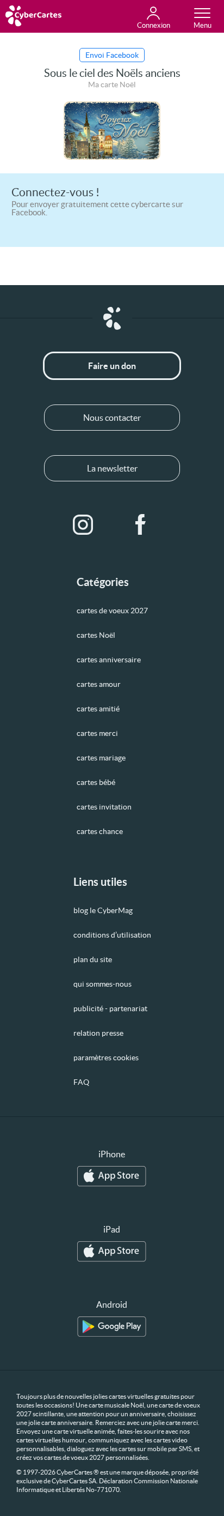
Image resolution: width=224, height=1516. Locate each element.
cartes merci (97, 733)
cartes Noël (96, 635)
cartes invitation (104, 806)
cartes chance (100, 831)
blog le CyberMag (103, 910)
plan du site (92, 959)
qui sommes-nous (102, 984)
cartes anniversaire (109, 659)
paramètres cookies (106, 1057)
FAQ (81, 1082)
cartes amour (99, 684)
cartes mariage (101, 757)
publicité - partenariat (110, 1008)
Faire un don (112, 366)
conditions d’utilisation (112, 935)
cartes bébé (96, 782)
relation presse (98, 1033)
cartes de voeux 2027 (112, 610)
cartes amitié (98, 708)
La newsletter (112, 468)
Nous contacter (112, 417)
